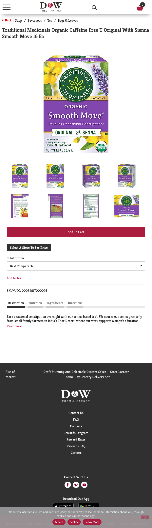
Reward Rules (76, 439)
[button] (20, 176)
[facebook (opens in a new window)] (68, 486)
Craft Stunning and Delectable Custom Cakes (75, 372)
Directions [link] (75, 303)
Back (8, 20)
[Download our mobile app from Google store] (88, 506)
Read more (14, 326)
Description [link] (16, 303)
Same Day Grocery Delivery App (88, 377)
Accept (59, 522)
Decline (74, 522)
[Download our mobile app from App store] (63, 506)
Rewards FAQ (76, 446)
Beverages (35, 20)
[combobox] (76, 266)
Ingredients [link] (55, 303)
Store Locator (119, 372)
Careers (76, 452)
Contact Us (76, 413)
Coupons (76, 426)
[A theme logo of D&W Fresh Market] (51, 7)
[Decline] (145, 517)
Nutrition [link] (35, 303)
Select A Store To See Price (29, 247)
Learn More (92, 522)
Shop (18, 20)
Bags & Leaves (68, 20)
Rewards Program (76, 433)
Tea (49, 20)
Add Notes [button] (14, 278)
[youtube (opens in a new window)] (84, 486)
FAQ (76, 419)
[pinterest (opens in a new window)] (76, 486)
